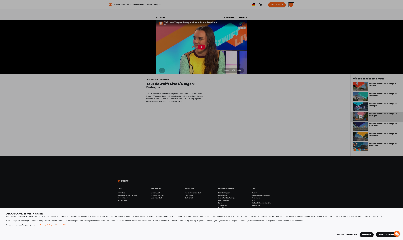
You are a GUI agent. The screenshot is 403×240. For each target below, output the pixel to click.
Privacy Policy (46, 225)
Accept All (366, 234)
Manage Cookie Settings (347, 234)
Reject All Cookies (386, 234)
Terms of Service (63, 225)
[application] (397, 234)
